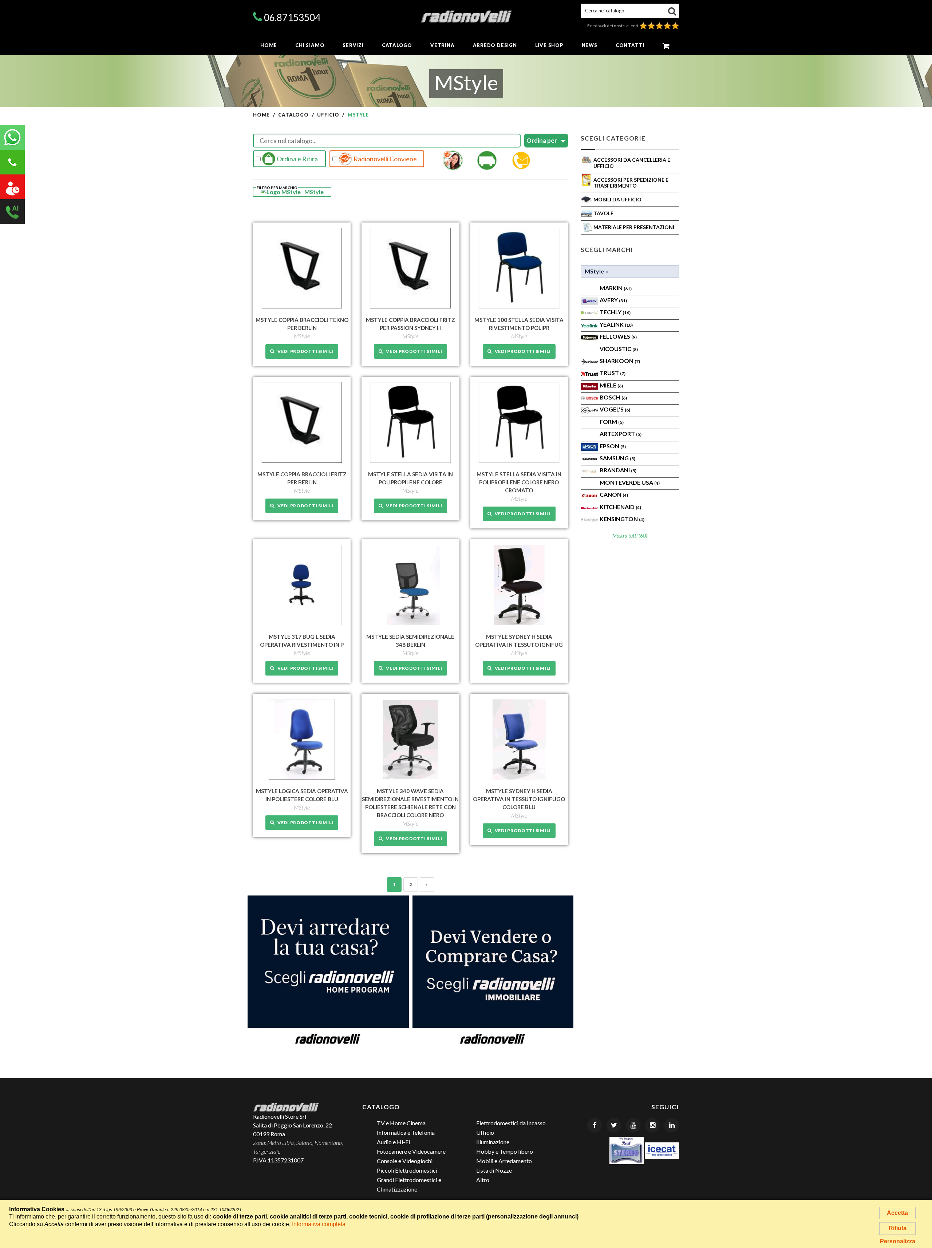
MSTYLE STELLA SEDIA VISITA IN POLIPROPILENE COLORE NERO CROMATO (519, 482)
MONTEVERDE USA (630, 482)
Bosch (613, 397)
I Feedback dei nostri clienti (612, 25)
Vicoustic (619, 348)
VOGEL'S (615, 409)
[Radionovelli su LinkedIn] (671, 1125)
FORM (612, 421)
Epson (613, 445)
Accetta (897, 1213)
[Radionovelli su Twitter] (614, 1125)
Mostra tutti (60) (629, 535)
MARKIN (616, 287)
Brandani (618, 469)
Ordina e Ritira (297, 159)
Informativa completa (318, 1224)
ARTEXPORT (620, 433)
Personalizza (897, 1241)
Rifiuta (898, 1228)
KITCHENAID (620, 506)
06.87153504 (292, 17)
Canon (614, 494)
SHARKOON (620, 360)
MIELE (611, 385)
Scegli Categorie (613, 138)
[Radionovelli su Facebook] (594, 1125)
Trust (612, 372)
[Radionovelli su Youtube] (633, 1125)
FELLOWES (618, 336)
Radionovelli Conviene (384, 159)
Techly (615, 311)
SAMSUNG (617, 457)
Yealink (616, 324)
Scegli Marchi (607, 249)
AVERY (613, 299)
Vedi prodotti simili (304, 351)
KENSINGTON (622, 518)
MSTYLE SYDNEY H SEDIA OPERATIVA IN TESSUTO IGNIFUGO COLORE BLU (519, 799)
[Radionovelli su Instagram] (652, 1125)
